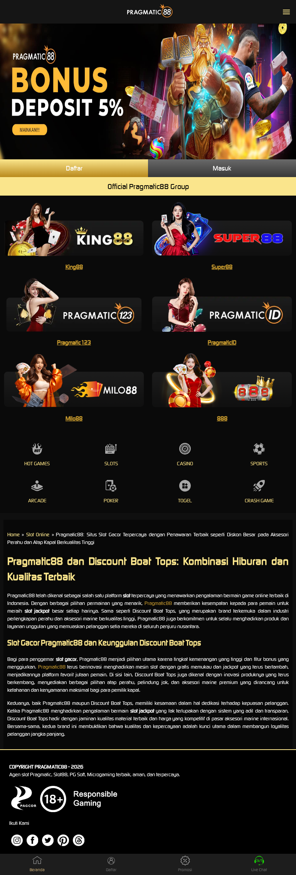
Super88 (222, 266)
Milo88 (74, 418)
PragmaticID (222, 342)
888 (222, 418)
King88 (74, 266)
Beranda (37, 869)
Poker (111, 500)
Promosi (185, 869)
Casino (185, 463)
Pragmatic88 (158, 603)
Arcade (37, 500)
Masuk (222, 168)
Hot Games (37, 463)
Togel (185, 500)
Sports (259, 463)
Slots (111, 463)
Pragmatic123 (74, 342)
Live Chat (259, 869)
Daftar (74, 168)
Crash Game (259, 500)
